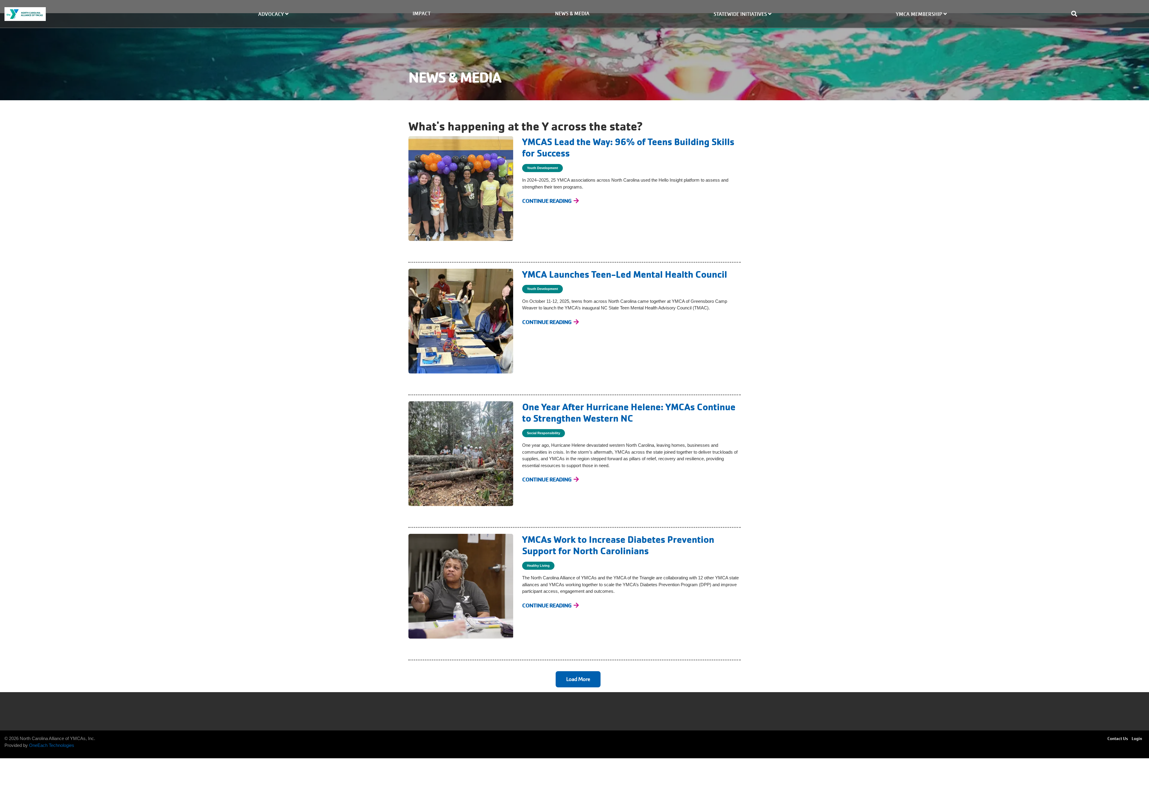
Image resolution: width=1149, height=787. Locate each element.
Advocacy (271, 14)
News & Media (572, 13)
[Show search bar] (1076, 14)
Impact (422, 13)
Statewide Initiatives (741, 14)
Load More (578, 679)
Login (1137, 738)
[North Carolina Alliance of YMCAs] (95, 14)
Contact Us (1117, 738)
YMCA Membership (919, 14)
